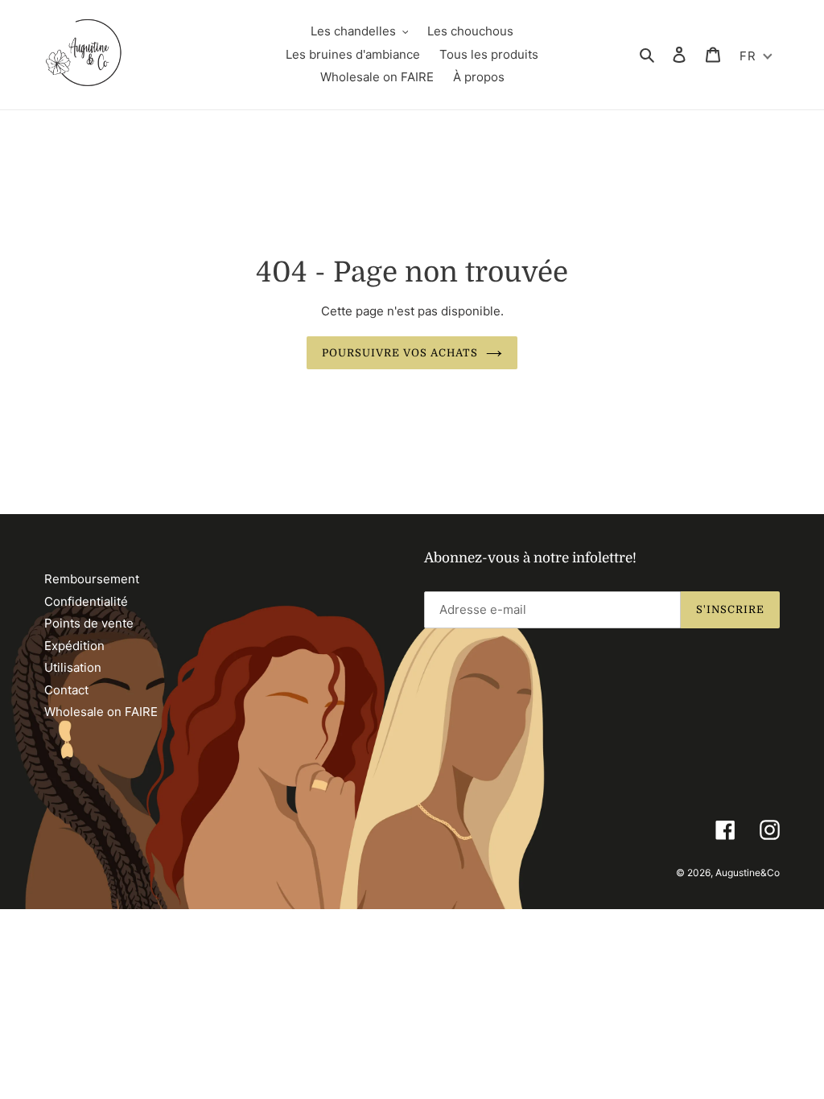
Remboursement (91, 579)
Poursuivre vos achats (400, 353)
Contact (66, 690)
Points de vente (89, 623)
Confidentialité (86, 601)
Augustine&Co (747, 872)
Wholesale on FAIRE (101, 711)
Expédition (74, 645)
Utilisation (72, 667)
